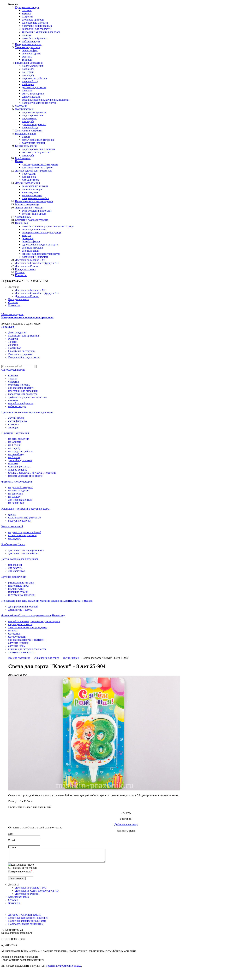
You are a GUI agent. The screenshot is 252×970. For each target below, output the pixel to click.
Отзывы (20, 272)
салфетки (27, 16)
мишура (26, 235)
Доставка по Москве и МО (30, 259)
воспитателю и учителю (36, 152)
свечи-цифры (30, 50)
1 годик (12, 341)
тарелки (26, 13)
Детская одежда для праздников (33, 170)
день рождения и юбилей (36, 210)
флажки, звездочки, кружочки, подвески (45, 99)
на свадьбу (28, 75)
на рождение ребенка (34, 78)
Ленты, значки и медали (29, 207)
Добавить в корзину (126, 824)
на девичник (29, 118)
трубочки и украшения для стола (41, 31)
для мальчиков (30, 179)
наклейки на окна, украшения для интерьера (48, 226)
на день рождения (32, 65)
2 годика (13, 344)
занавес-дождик (31, 96)
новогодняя (28, 173)
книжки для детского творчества (41, 253)
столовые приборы (33, 19)
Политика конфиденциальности (27, 920)
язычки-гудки (30, 192)
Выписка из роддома (20, 354)
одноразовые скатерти (35, 22)
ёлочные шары (30, 250)
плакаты (27, 90)
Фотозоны (21, 105)
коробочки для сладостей (36, 28)
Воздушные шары (25, 133)
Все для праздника (19, 657)
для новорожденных (34, 124)
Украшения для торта (27, 47)
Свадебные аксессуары (21, 351)
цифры (26, 136)
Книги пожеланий (26, 145)
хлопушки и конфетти (35, 256)
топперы (27, 59)
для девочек (29, 176)
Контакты (21, 275)
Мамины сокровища (27, 204)
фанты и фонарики (33, 93)
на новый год (30, 81)
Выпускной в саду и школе (24, 357)
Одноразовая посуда (27, 7)
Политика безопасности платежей (28, 917)
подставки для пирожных (37, 25)
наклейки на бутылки (34, 38)
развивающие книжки (35, 186)
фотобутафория (31, 241)
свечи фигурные (31, 53)
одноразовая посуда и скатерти (40, 244)
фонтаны (27, 56)
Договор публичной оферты (24, 914)
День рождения (17, 332)
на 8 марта (28, 84)
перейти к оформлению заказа (63, 965)
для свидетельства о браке (37, 167)
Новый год (21, 222)
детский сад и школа (34, 87)
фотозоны (27, 238)
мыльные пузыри (32, 195)
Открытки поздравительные (31, 219)
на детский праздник (34, 112)
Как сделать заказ (25, 269)
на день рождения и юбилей (38, 149)
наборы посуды (31, 41)
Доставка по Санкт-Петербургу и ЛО (37, 263)
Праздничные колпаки (28, 44)
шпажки (27, 35)
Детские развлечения (27, 182)
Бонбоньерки (23, 158)
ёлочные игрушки (32, 247)
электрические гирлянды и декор (41, 232)
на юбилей (28, 68)
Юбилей (13, 338)
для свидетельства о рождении (40, 164)
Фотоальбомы (23, 216)
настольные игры (32, 189)
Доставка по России (27, 266)
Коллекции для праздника (23, 335)
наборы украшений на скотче (39, 102)
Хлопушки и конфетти (28, 130)
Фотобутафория (24, 108)
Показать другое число (23, 867)
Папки (19, 161)
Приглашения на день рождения (34, 201)
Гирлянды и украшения (29, 62)
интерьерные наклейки (35, 198)
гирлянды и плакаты (34, 229)
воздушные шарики (33, 142)
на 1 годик (28, 72)
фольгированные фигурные (38, 139)
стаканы (27, 10)
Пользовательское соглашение (26, 923)
